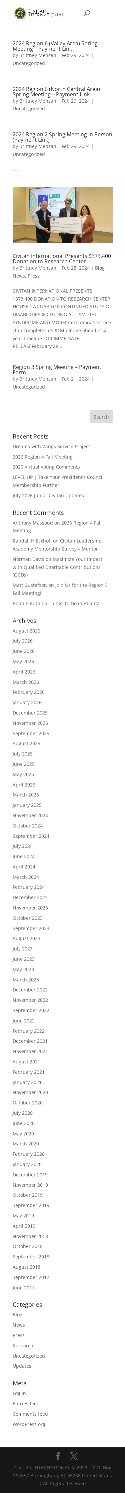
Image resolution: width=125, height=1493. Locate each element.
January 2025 (27, 805)
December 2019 (30, 1174)
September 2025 (31, 733)
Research (23, 1345)
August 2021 (26, 1061)
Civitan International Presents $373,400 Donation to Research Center (62, 258)
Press (34, 276)
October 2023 (28, 918)
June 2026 (24, 651)
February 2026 (29, 692)
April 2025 (24, 784)
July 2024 (23, 846)
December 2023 (30, 897)
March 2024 (26, 877)
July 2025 (23, 753)
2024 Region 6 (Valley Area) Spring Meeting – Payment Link (55, 46)
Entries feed (26, 1403)
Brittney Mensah (37, 55)
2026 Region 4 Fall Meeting (43, 457)
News (19, 276)
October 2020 (28, 1102)
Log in (19, 1393)
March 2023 (26, 979)
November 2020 (30, 1092)
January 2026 (27, 702)
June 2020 (24, 1123)
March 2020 (26, 1143)
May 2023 (23, 969)
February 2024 (29, 887)
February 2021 (29, 1072)
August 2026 (26, 631)
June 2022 (24, 1020)
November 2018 (30, 1236)
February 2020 (29, 1154)
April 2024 (24, 866)
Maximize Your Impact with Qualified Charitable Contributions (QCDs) (57, 567)
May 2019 (23, 1215)
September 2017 (31, 1277)
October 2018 (28, 1246)
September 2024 (31, 836)
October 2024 (28, 825)
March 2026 (26, 682)
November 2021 (30, 1051)
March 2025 (26, 794)
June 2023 (24, 959)
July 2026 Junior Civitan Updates (48, 495)
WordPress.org (29, 1424)
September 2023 (31, 928)
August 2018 (26, 1267)
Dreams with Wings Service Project (51, 446)
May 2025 (23, 774)
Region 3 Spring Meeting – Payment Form (57, 369)
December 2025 (30, 713)
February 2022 (29, 1031)
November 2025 (30, 723)
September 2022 (31, 1010)
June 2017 (24, 1287)
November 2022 (30, 1000)
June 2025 (24, 764)
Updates (22, 1366)
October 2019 (28, 1195)
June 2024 (24, 856)
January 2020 (27, 1164)
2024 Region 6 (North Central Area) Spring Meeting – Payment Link (56, 91)
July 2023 (23, 948)
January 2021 (27, 1082)
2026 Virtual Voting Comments (46, 467)
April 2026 (24, 672)
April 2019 (24, 1226)
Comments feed (30, 1414)
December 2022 (30, 989)
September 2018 (31, 1256)
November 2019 (30, 1185)
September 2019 (31, 1205)
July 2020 (23, 1113)
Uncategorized (29, 63)
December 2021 (30, 1041)
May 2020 (23, 1133)
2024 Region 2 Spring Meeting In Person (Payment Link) (62, 137)
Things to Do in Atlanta (74, 603)
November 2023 (30, 907)
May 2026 (23, 661)
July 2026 (23, 641)
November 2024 (30, 815)
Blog (100, 268)
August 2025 (26, 743)
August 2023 (26, 938)
